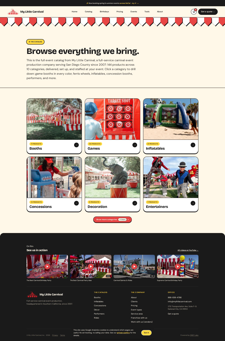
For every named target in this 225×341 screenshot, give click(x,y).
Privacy (55, 335)
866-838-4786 (175, 297)
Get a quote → (208, 11)
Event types (136, 309)
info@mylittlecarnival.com (180, 301)
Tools (147, 11)
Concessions (100, 305)
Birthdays (104, 11)
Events (134, 11)
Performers (99, 313)
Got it (146, 332)
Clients (134, 301)
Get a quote (173, 313)
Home (74, 11)
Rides (96, 318)
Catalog (88, 11)
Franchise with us (139, 318)
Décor (97, 309)
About (160, 11)
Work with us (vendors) (142, 322)
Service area (137, 313)
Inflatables (98, 301)
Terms (62, 335)
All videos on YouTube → (188, 250)
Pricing (120, 11)
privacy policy (123, 332)
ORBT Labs (194, 335)
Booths (97, 297)
